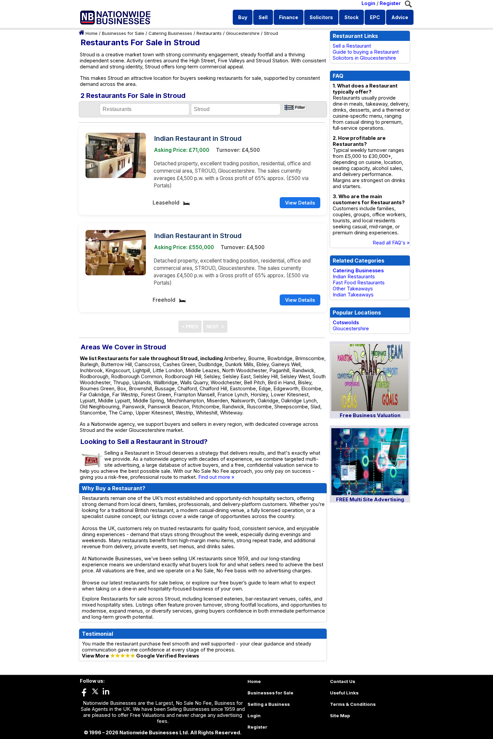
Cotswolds (346, 323)
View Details (300, 203)
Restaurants (209, 33)
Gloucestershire (243, 33)
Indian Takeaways (353, 295)
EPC (375, 17)
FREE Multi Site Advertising (370, 500)
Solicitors (321, 17)
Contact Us (342, 681)
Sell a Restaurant (352, 46)
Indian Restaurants (354, 277)
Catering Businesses (170, 33)
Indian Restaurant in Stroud (197, 138)
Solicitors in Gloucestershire (364, 58)
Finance (288, 17)
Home (92, 33)
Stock (351, 17)
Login (368, 3)
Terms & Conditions (353, 704)
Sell (263, 17)
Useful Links (344, 692)
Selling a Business (269, 704)
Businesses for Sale (123, 33)
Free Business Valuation (370, 415)
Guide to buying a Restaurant (366, 52)
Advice (399, 17)
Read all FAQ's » (391, 243)
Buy (242, 17)
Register (390, 3)
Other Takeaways (353, 289)
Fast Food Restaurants (359, 283)
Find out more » (216, 477)
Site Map (340, 715)
